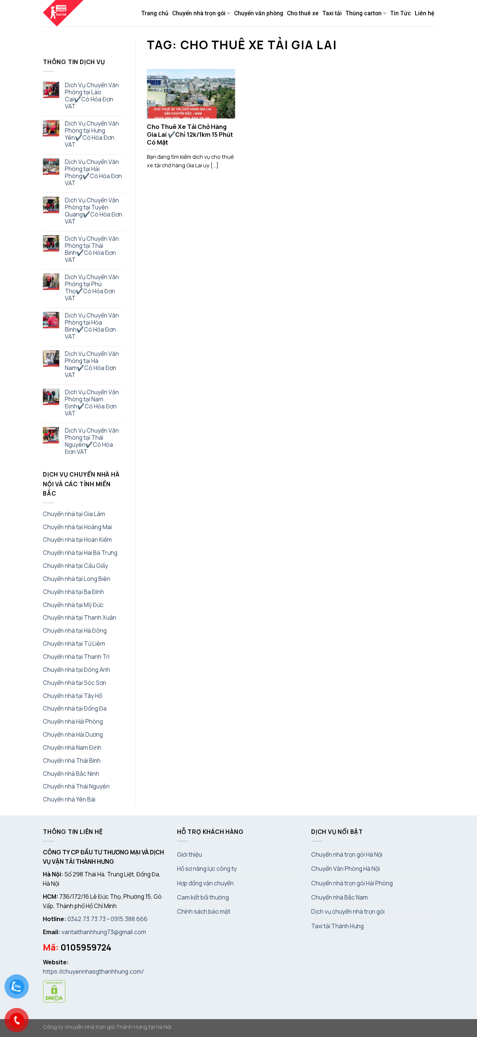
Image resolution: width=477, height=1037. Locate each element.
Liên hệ (424, 13)
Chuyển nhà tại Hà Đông (75, 630)
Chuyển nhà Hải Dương (73, 734)
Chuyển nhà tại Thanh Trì (76, 656)
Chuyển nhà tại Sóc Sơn (74, 683)
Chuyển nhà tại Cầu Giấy (75, 566)
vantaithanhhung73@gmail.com (103, 932)
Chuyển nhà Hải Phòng (73, 721)
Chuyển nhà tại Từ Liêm (74, 643)
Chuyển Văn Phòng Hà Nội (345, 868)
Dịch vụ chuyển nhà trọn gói (348, 911)
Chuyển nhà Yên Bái (69, 799)
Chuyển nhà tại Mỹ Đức (73, 605)
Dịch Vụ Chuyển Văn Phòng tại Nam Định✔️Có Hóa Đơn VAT (92, 403)
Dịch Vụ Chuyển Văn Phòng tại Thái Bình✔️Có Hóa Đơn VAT (92, 249)
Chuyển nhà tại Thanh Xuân (79, 617)
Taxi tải (332, 13)
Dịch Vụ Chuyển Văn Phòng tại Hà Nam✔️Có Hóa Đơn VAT (92, 364)
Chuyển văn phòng (258, 13)
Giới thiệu (189, 854)
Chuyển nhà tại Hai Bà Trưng (80, 552)
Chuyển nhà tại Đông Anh (76, 669)
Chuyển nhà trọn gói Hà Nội (346, 854)
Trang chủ (154, 13)
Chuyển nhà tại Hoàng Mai (77, 527)
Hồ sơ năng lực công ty (207, 868)
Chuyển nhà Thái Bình (72, 760)
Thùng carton (363, 13)
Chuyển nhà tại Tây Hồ (72, 696)
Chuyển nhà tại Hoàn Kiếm (77, 539)
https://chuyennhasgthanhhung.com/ (93, 971)
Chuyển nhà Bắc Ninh (71, 773)
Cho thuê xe (303, 13)
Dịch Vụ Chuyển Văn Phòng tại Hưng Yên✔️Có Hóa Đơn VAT (92, 134)
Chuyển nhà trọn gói (198, 13)
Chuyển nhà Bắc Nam (339, 897)
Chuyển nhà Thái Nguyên (76, 786)
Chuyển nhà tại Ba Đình (73, 592)
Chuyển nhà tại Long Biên (76, 579)
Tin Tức (400, 13)
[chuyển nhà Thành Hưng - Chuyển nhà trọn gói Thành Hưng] (64, 13)
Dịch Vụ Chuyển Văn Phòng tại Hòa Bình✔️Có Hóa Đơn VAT (92, 326)
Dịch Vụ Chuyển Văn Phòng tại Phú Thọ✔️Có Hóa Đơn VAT (92, 288)
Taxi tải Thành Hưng (337, 926)
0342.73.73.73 (86, 919)
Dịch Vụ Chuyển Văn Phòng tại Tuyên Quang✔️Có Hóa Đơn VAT (93, 211)
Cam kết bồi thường (203, 897)
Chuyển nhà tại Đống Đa (75, 708)
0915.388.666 (129, 919)
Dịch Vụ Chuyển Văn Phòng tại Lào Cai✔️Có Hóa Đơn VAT (92, 96)
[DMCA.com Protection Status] (54, 991)
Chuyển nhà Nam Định (72, 747)
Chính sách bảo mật (203, 911)
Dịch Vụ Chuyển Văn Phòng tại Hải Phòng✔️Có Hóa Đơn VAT (93, 172)
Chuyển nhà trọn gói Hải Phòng (352, 883)
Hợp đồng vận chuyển (205, 883)
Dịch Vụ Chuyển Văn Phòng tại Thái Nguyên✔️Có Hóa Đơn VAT (92, 441)
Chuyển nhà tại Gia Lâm (74, 514)
